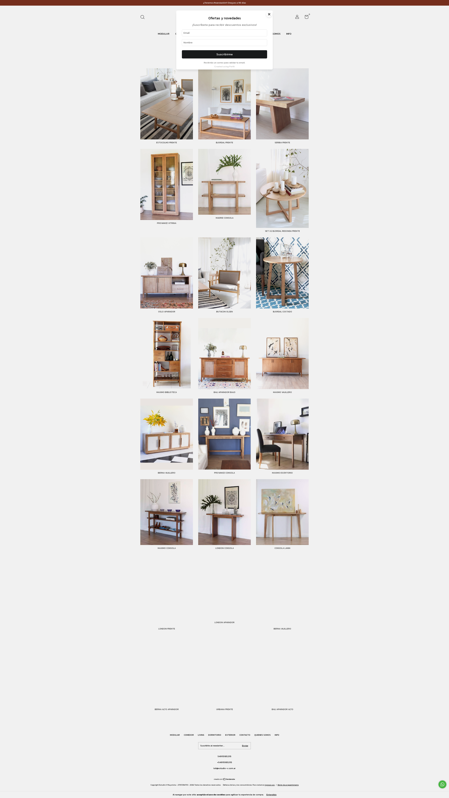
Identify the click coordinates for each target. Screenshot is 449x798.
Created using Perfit (224, 66)
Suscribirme (224, 54)
